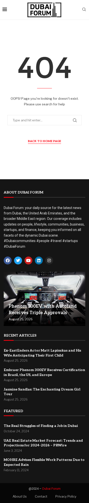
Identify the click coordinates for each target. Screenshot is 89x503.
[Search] (84, 10)
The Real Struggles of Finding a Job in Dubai (41, 426)
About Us (20, 496)
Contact (41, 496)
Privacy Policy (65, 496)
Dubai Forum (51, 488)
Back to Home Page (44, 141)
